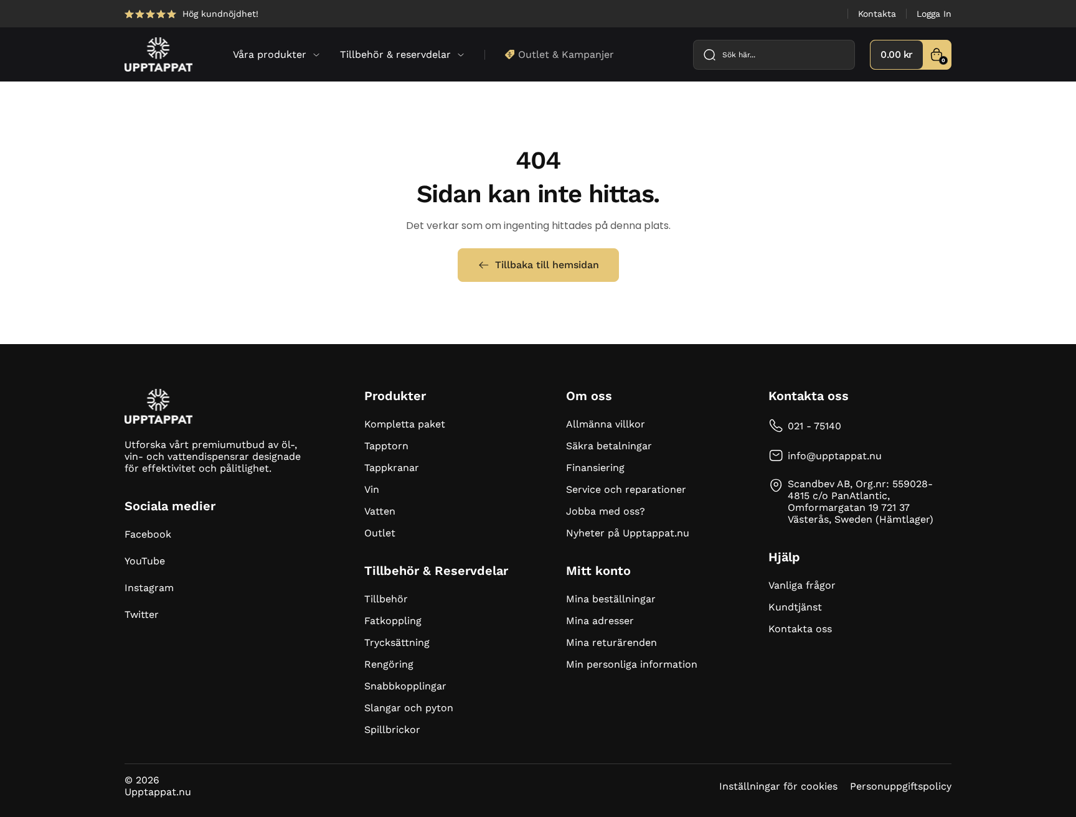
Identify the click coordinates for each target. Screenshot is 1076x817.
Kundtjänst (795, 607)
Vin (371, 489)
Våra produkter (269, 54)
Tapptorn (386, 446)
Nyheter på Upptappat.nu (627, 533)
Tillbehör (386, 599)
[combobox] (774, 55)
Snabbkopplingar (405, 686)
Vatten (379, 511)
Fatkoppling (393, 621)
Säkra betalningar (609, 446)
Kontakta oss (800, 629)
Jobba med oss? (605, 511)
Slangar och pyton (408, 708)
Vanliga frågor (802, 585)
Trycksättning (397, 642)
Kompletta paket (404, 424)
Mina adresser (600, 621)
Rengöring (388, 664)
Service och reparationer (626, 489)
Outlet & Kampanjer (566, 54)
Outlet (379, 533)
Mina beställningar (611, 599)
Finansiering (595, 468)
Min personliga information (631, 664)
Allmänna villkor (605, 424)
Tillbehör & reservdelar (395, 54)
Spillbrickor (392, 729)
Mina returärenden (611, 642)
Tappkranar (391, 468)
